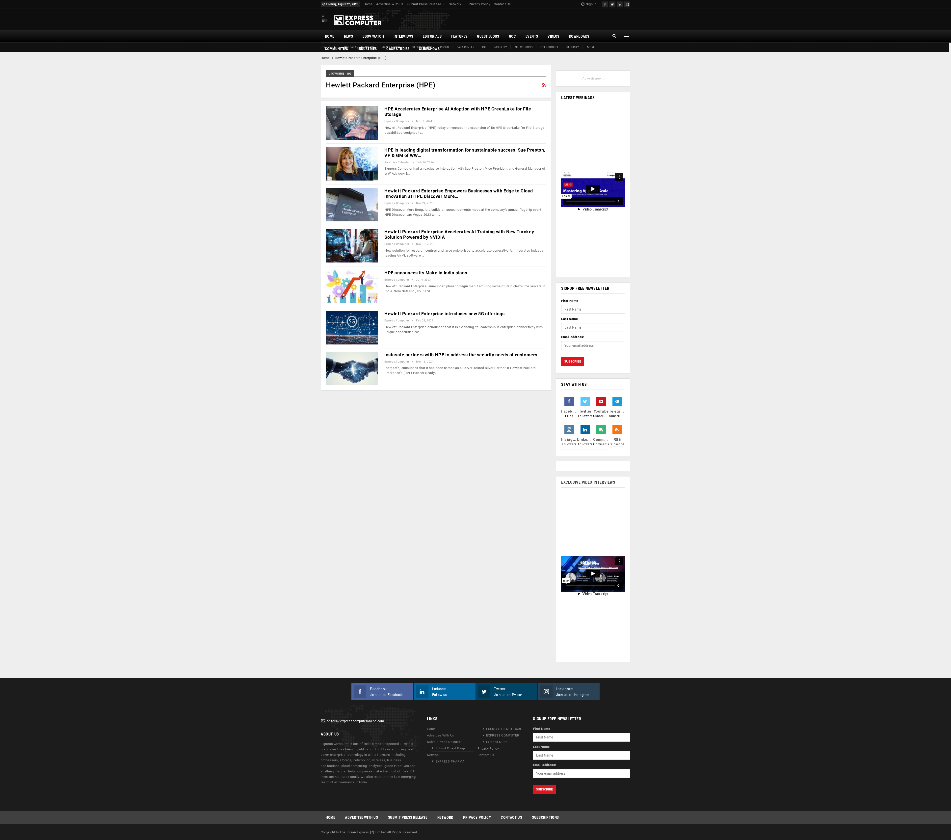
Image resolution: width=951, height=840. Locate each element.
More (591, 47)
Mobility (500, 47)
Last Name (569, 319)
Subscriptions (545, 817)
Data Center (465, 47)
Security (572, 47)
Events (532, 36)
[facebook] (605, 3)
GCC (512, 36)
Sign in (591, 4)
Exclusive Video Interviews (588, 482)
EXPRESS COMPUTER (502, 735)
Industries (367, 49)
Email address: (572, 337)
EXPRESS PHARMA (449, 761)
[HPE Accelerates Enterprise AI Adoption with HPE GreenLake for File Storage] (352, 122)
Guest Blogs (488, 36)
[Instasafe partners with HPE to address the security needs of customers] (352, 368)
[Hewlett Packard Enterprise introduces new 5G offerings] (352, 327)
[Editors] (323, 721)
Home (368, 4)
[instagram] (627, 3)
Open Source (549, 47)
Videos (553, 36)
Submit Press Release (424, 4)
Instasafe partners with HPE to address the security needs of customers (460, 354)
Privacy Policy (479, 4)
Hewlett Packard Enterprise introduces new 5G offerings (444, 313)
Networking (524, 47)
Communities (336, 49)
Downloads (579, 36)
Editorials (432, 36)
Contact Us (502, 4)
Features (459, 36)
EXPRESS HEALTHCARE (504, 729)
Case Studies (397, 49)
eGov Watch (373, 36)
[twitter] (612, 3)
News (348, 36)
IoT (484, 47)
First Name (569, 301)
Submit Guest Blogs (450, 748)
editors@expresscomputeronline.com (355, 721)
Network (455, 4)
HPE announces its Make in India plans (425, 272)
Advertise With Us (389, 4)
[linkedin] (620, 3)
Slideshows (429, 49)
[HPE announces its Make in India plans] (352, 286)
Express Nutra (497, 742)
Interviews (403, 36)
